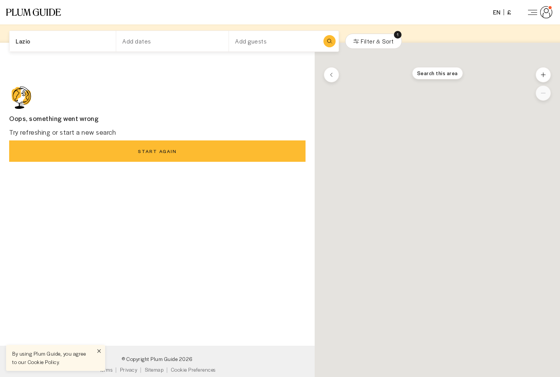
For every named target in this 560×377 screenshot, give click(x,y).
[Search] (329, 41)
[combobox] (63, 41)
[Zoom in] (543, 74)
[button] (33, 12)
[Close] (99, 351)
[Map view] (331, 74)
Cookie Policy (43, 362)
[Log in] (538, 12)
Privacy (129, 369)
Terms (106, 369)
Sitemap (154, 369)
